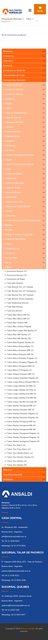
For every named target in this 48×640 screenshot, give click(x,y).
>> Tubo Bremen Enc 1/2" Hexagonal (20, 291)
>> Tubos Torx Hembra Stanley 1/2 (19, 457)
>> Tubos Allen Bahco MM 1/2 (17, 315)
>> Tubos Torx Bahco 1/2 (14, 445)
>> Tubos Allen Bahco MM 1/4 (17, 319)
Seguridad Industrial (12, 474)
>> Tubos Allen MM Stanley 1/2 (17, 334)
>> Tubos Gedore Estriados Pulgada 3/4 (21, 378)
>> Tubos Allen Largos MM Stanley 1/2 (20, 330)
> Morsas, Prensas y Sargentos (18, 234)
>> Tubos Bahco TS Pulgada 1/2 (18, 370)
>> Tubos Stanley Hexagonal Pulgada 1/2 (21, 433)
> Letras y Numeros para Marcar (18, 164)
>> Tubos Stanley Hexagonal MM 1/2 (20, 421)
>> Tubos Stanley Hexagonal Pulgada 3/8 (21, 441)
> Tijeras (7, 262)
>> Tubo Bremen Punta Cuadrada (18, 299)
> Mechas (7, 230)
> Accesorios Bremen (13, 89)
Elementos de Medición (14, 70)
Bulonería (7, 66)
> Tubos (7, 267)
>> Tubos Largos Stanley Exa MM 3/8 (20, 398)
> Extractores (9, 145)
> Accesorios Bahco (12, 85)
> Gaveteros (9, 150)
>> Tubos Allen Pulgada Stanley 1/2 (19, 342)
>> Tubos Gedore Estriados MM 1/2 (19, 374)
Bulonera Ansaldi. (28, 628)
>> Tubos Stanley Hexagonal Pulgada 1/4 (21, 437)
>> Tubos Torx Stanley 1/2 (15, 461)
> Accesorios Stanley (13, 94)
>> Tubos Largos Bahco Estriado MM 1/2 (21, 382)
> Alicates (7, 103)
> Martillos (8, 225)
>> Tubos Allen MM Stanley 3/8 (17, 338)
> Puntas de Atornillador (14, 239)
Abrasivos (8, 51)
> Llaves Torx (9, 216)
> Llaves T (8, 211)
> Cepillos (8, 127)
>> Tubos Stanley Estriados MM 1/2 (19, 410)
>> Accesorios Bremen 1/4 (15, 275)
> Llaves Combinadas (13, 183)
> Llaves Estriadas (12, 192)
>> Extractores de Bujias (14, 279)
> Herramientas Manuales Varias (18, 155)
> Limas (7, 169)
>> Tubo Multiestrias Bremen (16, 303)
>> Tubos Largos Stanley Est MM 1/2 (20, 386)
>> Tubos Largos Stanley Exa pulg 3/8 (20, 402)
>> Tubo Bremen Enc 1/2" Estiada (18, 287)
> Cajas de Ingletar (12, 117)
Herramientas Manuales (12, 19)
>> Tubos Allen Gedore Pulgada (17, 326)
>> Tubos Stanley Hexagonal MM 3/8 (20, 429)
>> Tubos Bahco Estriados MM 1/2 (18, 350)
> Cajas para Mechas (13, 122)
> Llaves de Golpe (11, 188)
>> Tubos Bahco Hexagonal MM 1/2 (19, 366)
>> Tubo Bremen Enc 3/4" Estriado (19, 295)
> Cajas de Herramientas (15, 113)
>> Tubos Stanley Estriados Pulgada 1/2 (21, 413)
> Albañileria (9, 99)
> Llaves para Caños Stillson (16, 206)
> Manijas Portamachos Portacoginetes (21, 220)
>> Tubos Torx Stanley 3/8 (15, 465)
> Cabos (7, 108)
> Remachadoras (11, 248)
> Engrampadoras (11, 136)
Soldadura (8, 479)
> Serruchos (9, 253)
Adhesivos (8, 61)
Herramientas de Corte (14, 75)
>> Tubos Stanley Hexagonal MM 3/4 (20, 425)
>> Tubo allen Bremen (13, 283)
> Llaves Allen (9, 178)
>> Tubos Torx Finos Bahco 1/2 (17, 449)
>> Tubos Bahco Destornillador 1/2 (19, 346)
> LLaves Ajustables (12, 174)
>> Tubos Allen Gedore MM (15, 323)
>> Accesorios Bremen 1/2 (15, 271)
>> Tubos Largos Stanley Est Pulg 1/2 (20, 390)
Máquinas (7, 470)
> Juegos (7, 159)
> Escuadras (9, 141)
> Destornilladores (11, 131)
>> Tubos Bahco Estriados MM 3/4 (18, 354)
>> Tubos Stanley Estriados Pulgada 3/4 (21, 417)
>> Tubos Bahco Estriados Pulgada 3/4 (20, 362)
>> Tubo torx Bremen (13, 311)
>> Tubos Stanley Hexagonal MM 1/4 (20, 406)
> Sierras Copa (10, 258)
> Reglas (7, 244)
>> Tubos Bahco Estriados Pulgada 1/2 (20, 358)
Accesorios (8, 56)
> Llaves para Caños (13, 202)
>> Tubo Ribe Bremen (13, 307)
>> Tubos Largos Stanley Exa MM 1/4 (20, 394)
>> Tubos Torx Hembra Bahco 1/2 (18, 453)
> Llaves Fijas (9, 197)
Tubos (28, 19)
